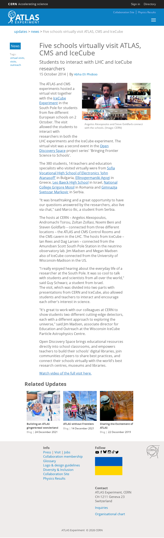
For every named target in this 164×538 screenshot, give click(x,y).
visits (13, 61)
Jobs (67, 452)
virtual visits (17, 58)
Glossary (49, 461)
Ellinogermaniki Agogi (92, 177)
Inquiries (101, 507)
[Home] (23, 17)
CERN (28, 4)
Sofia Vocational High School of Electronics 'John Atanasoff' (77, 173)
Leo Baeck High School (71, 182)
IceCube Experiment (52, 100)
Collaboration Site (123, 12)
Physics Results (147, 12)
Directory (150, 4)
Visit (57, 452)
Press (47, 452)
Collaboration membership (63, 456)
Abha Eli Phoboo (85, 74)
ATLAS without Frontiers (78, 424)
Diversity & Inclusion (58, 469)
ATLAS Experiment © (75, 530)
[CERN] (153, 452)
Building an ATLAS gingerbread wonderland (42, 426)
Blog (29, 432)
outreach (15, 65)
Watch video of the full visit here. (65, 373)
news (35, 31)
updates (20, 31)
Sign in (135, 4)
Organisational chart (110, 514)
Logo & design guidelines (61, 465)
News (15, 46)
